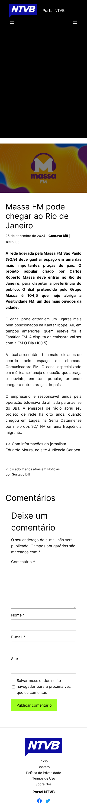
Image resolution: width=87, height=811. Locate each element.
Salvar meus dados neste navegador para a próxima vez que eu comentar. (44, 686)
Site (14, 658)
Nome (18, 615)
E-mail (18, 637)
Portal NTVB (53, 10)
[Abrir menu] (12, 22)
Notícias (53, 469)
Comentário (23, 561)
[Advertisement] (43, 88)
